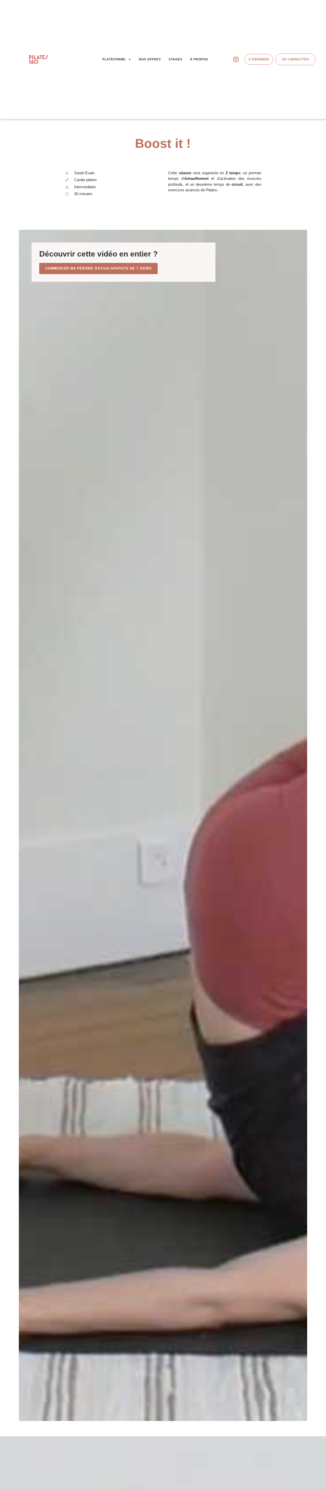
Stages (175, 59)
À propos (199, 59)
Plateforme (114, 59)
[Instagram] (236, 59)
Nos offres (150, 59)
